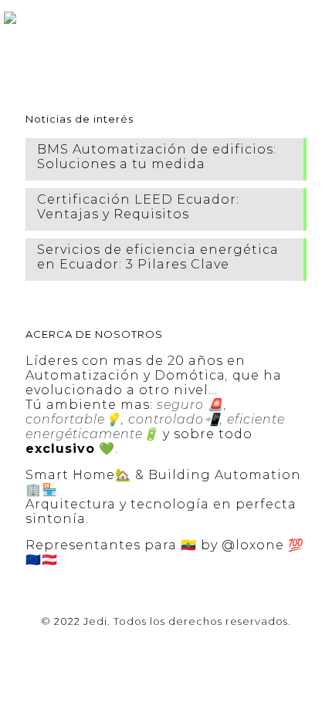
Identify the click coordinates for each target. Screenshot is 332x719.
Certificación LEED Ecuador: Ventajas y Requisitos (138, 206)
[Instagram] (208, 643)
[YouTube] (166, 643)
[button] (315, 15)
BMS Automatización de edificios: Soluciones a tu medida (156, 156)
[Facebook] (125, 643)
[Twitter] (145, 643)
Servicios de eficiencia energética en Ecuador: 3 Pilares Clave (158, 257)
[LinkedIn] (187, 643)
